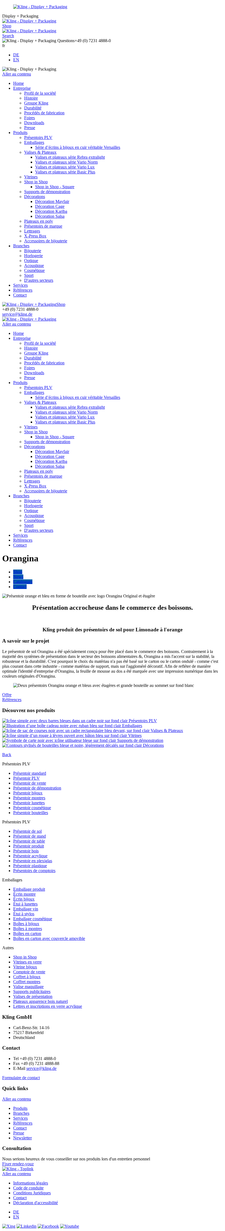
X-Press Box (35, 236)
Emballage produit (29, 889)
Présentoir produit (28, 846)
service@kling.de (17, 314)
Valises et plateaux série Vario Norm (66, 162)
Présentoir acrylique (30, 855)
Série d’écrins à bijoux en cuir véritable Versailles (77, 147)
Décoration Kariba (51, 211)
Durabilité (32, 108)
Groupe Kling (36, 103)
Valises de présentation (32, 996)
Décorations (34, 196)
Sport (28, 275)
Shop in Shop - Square (54, 186)
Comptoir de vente (29, 971)
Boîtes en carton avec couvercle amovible (49, 938)
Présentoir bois (26, 851)
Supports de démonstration (47, 191)
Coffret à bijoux (27, 976)
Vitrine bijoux (25, 967)
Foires (29, 117)
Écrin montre (24, 894)
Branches (21, 245)
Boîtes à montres (27, 928)
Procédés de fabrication (44, 113)
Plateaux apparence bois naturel (40, 1001)
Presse (29, 127)
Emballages (34, 142)
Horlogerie (33, 255)
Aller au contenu (16, 74)
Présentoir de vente (29, 783)
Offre (7, 694)
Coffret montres (26, 981)
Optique (31, 260)
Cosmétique (34, 270)
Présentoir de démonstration (37, 788)
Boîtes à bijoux (26, 923)
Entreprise (22, 88)
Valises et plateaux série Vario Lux (65, 167)
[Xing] (8, 1226)
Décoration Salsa (49, 216)
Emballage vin (25, 909)
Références (22, 290)
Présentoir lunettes (29, 802)
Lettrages (32, 231)
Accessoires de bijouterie (45, 241)
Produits (20, 132)
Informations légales (30, 1183)
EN (16, 59)
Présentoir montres (29, 797)
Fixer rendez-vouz (18, 1164)
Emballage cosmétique (32, 918)
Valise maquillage (28, 986)
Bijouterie (32, 250)
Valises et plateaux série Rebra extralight (70, 157)
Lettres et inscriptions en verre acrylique (47, 1006)
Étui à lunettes (25, 904)
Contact (20, 295)
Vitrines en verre (27, 962)
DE (16, 55)
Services (20, 285)
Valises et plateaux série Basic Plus (65, 172)
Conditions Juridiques (32, 1193)
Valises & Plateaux (40, 152)
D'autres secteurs (38, 280)
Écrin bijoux (24, 899)
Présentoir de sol (27, 831)
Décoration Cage (49, 206)
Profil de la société (40, 93)
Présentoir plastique (30, 865)
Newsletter (22, 1138)
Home (18, 83)
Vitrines (31, 177)
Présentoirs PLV (38, 137)
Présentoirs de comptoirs (34, 870)
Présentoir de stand (29, 836)
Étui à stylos (23, 913)
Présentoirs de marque (43, 226)
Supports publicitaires (31, 991)
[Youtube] (69, 1226)
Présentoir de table (29, 841)
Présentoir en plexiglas (32, 860)
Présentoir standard (29, 773)
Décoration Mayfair (52, 201)
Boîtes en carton (27, 933)
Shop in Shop (36, 181)
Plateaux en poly (38, 221)
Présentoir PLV (26, 778)
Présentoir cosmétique (32, 807)
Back (6, 754)
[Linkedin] (26, 1226)
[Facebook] (48, 1226)
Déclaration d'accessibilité (35, 1202)
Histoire (31, 98)
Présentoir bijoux (28, 793)
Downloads (34, 122)
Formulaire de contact (21, 1077)
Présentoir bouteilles (30, 812)
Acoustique (34, 265)
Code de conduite (28, 1188)
